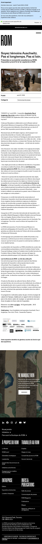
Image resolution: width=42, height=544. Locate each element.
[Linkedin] (3, 422)
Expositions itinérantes (9, 490)
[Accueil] (11, 40)
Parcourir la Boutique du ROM (13, 435)
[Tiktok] (16, 422)
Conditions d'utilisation (11, 536)
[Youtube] (20, 422)
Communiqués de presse (29, 494)
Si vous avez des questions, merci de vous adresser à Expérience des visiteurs (17, 16)
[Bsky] (24, 422)
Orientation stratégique (9, 455)
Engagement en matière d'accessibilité (9, 471)
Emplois (23, 448)
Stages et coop (26, 452)
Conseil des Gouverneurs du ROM (10, 463)
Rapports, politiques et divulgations (28, 509)
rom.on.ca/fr (26, 13)
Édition (4, 486)
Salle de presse (26, 491)
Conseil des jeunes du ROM (29, 455)
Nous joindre (7, 429)
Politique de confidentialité (27, 536)
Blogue (23, 505)
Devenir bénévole (26, 459)
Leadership (5, 459)
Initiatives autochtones (9, 467)
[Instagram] (12, 422)
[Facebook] (7, 422)
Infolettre (5, 432)
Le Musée (5, 448)
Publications (25, 501)
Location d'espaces (8, 493)
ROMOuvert (5, 452)
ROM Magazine (26, 498)
